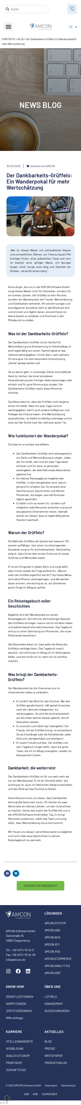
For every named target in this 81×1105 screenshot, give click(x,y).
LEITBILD (51, 996)
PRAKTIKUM (14, 1063)
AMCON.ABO (52, 930)
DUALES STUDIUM (18, 1055)
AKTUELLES (54, 1031)
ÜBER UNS (52, 986)
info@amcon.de (15, 959)
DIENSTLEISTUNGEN (19, 996)
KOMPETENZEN (16, 1003)
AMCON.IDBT (53, 973)
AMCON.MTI (52, 944)
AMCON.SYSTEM (55, 923)
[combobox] (26, 9)
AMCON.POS (52, 951)
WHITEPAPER (53, 1055)
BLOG (21, 39)
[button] (8, 26)
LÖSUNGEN (53, 913)
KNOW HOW (15, 986)
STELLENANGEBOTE (19, 1041)
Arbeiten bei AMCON (42, 166)
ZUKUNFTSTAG (16, 1070)
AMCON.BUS (52, 937)
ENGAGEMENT (54, 1003)
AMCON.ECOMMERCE (58, 958)
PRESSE (50, 1048)
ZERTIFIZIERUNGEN (19, 1011)
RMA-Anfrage (14, 1018)
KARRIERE (14, 1031)
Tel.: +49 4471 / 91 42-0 (20, 950)
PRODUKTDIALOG (56, 1063)
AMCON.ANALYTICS (57, 966)
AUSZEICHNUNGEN (57, 1011)
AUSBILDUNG (14, 1048)
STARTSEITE (9, 39)
